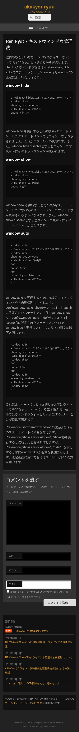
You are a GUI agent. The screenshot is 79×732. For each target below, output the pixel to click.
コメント (15, 503)
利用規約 (37, 703)
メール (12, 569)
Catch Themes (49, 726)
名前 (11, 555)
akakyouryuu (39, 6)
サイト (12, 584)
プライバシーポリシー (17, 703)
